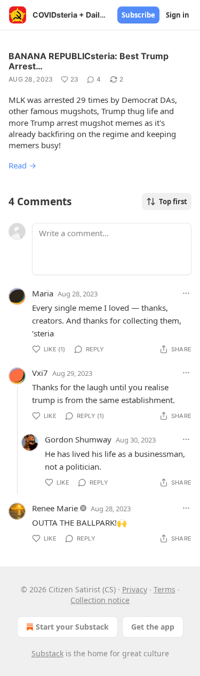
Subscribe (138, 15)
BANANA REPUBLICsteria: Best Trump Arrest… (89, 61)
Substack (47, 653)
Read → (22, 165)
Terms (164, 589)
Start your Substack (72, 627)
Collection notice (100, 600)
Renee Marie (55, 508)
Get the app (152, 627)
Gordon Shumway (78, 439)
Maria (42, 293)
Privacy (134, 589)
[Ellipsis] (186, 293)
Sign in (177, 15)
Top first (173, 201)
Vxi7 (40, 372)
